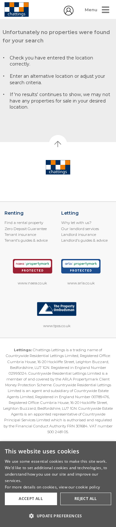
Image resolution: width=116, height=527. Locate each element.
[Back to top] (58, 167)
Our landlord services (80, 229)
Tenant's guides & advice (26, 240)
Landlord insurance (78, 234)
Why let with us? (76, 222)
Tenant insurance (20, 234)
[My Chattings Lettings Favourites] (68, 14)
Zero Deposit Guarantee (26, 229)
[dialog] (58, 484)
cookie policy (88, 487)
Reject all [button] (85, 498)
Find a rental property (24, 222)
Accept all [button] (31, 498)
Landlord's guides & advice (84, 240)
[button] (58, 516)
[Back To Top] (58, 144)
